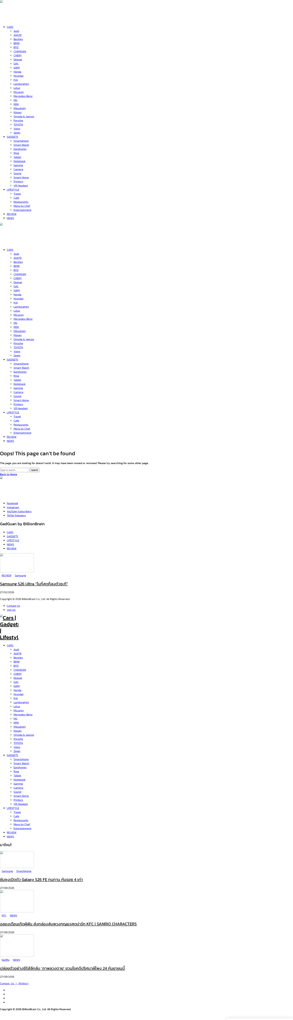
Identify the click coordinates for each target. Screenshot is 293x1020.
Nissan (18, 731)
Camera (18, 788)
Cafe (16, 816)
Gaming (18, 784)
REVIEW (11, 832)
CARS (10, 645)
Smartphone (21, 759)
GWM (17, 686)
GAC (16, 682)
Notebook (19, 780)
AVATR (18, 653)
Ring (16, 771)
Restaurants (21, 820)
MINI (16, 723)
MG (15, 719)
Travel (17, 812)
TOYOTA (18, 743)
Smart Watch (21, 763)
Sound (17, 792)
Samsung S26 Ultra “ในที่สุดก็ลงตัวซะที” (34, 584)
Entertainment (22, 828)
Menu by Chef (22, 824)
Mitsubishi (20, 727)
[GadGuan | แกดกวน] (9, 242)
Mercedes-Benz (23, 714)
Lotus (17, 706)
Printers (18, 800)
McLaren (19, 710)
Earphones (20, 767)
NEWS (10, 836)
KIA (16, 698)
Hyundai (18, 694)
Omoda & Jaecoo (24, 735)
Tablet (17, 775)
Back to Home (8, 474)
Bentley (18, 658)
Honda (17, 690)
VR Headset (21, 804)
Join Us (11, 610)
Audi (16, 649)
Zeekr (17, 751)
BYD (16, 666)
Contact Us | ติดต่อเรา (14, 983)
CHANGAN (20, 670)
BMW (17, 662)
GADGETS (12, 755)
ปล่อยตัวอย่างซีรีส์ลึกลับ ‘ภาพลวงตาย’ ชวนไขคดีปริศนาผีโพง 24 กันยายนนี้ (62, 968)
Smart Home (21, 796)
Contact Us (13, 606)
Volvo (17, 747)
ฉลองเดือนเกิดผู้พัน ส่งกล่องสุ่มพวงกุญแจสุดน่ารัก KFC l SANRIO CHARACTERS (68, 924)
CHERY (18, 674)
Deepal (18, 678)
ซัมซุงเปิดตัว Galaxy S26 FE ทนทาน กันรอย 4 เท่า (41, 879)
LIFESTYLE (13, 808)
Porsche (18, 739)
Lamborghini (21, 702)
